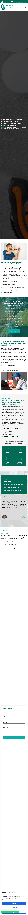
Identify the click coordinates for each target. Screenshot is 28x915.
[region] (14, 902)
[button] (10, 912)
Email (15, 1)
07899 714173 (7, 2)
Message (5, 727)
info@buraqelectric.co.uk (19, 2)
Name (4, 711)
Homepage (3, 127)
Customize (14, 907)
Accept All (14, 903)
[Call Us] (2, 2)
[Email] (12, 2)
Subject (5, 722)
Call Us (5, 1)
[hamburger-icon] (25, 7)
